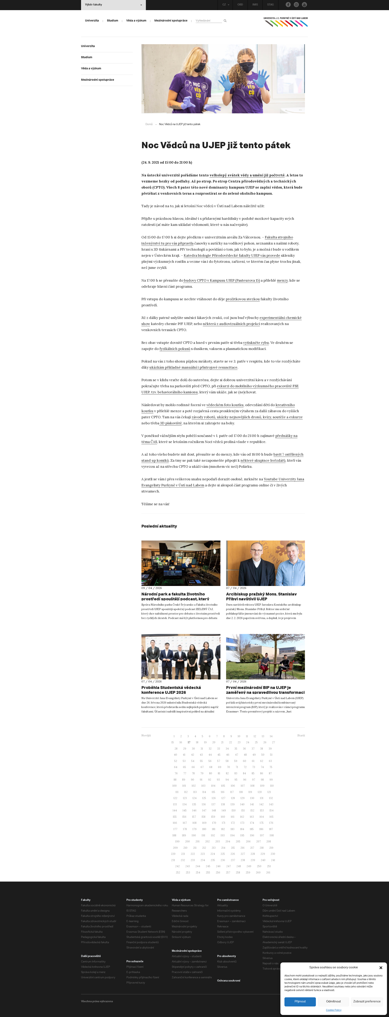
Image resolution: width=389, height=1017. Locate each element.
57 (218, 761)
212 (204, 848)
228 (253, 854)
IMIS (255, 5)
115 (213, 792)
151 (243, 810)
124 (194, 798)
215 (233, 848)
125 (204, 798)
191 (203, 835)
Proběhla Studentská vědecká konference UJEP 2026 (171, 690)
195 (242, 835)
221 (183, 854)
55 (201, 761)
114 (204, 792)
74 (262, 767)
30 (193, 748)
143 (271, 804)
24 (247, 742)
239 (253, 860)
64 (175, 767)
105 (223, 785)
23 (239, 742)
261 (268, 872)
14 (271, 736)
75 (270, 767)
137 (213, 804)
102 (194, 785)
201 (198, 841)
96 (244, 779)
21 (222, 742)
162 (242, 817)
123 (185, 798)
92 (209, 779)
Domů (149, 124)
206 (248, 841)
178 (185, 829)
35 (235, 748)
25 (256, 742)
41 (184, 754)
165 (271, 817)
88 (175, 779)
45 (218, 754)
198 (272, 835)
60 (244, 761)
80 (210, 773)
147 (204, 810)
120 (260, 792)
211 (195, 848)
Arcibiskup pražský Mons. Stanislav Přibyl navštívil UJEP (261, 596)
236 (223, 860)
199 (177, 841)
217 (252, 848)
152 (252, 810)
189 (184, 835)
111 (176, 792)
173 (242, 823)
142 (262, 804)
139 (233, 804)
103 (203, 785)
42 (192, 754)
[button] (381, 968)
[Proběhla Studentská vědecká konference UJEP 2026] (180, 656)
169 (204, 823)
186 (261, 829)
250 (259, 866)
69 (219, 767)
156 (184, 817)
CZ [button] (224, 5)
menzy (282, 280)
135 (194, 804)
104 (213, 785)
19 (205, 742)
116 (222, 792)
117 (232, 792)
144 (175, 810)
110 (272, 785)
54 (192, 761)
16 (181, 742)
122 (175, 798)
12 (255, 736)
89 (183, 779)
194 (232, 835)
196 (252, 835)
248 (238, 866)
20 (213, 742)
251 (269, 866)
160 (223, 817)
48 (245, 754)
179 (194, 829)
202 (207, 841)
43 (201, 754)
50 (262, 754)
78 (193, 773)
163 (252, 817)
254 (198, 872)
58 (227, 761)
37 (253, 748)
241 (273, 860)
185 (252, 829)
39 (270, 748)
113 (195, 792)
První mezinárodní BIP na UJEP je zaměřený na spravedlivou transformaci (265, 690)
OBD (240, 5)
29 (184, 748)
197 (262, 835)
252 (178, 872)
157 (194, 817)
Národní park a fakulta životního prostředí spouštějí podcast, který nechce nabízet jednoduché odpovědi (178, 598)
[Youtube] (304, 4)
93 (218, 779)
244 (198, 866)
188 (174, 835)
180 (204, 829)
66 (193, 767)
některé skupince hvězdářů (262, 460)
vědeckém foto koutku (225, 405)
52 (175, 761)
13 (263, 736)
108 (252, 785)
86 (261, 773)
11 (247, 736)
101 (184, 785)
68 (210, 767)
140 (242, 804)
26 (264, 742)
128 (233, 798)
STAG (270, 5)
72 (245, 767)
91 (201, 779)
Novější (146, 735)
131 (261, 798)
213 (214, 848)
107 (243, 785)
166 (175, 823)
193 (223, 835)
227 (243, 854)
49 (254, 754)
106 (233, 785)
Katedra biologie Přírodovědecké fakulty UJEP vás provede (232, 255)
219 (271, 848)
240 (263, 860)
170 (214, 823)
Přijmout (300, 1002)
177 (175, 829)
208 (268, 841)
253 (188, 872)
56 (210, 761)
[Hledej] (226, 20)
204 (227, 841)
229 (263, 854)
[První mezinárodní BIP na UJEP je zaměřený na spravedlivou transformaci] (265, 656)
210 (185, 848)
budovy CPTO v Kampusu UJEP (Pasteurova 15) (221, 280)
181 (213, 829)
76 (176, 773)
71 (237, 767)
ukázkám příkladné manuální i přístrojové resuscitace (193, 367)
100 (174, 785)
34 (227, 748)
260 (258, 872)
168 (194, 823)
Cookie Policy (333, 1010)
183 (232, 829)
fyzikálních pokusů (174, 349)
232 (183, 860)
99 (271, 779)
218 (262, 848)
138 (223, 804)
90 (192, 779)
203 (217, 841)
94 (227, 779)
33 (218, 748)
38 (261, 748)
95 (235, 779)
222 (193, 854)
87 (270, 773)
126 (214, 798)
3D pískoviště (170, 423)
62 (261, 761)
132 (271, 798)
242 (177, 866)
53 (184, 761)
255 (208, 872)
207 (258, 841)
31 (202, 748)
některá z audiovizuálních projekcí (231, 324)
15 (172, 742)
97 (253, 779)
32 (210, 748)
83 (235, 773)
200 (187, 841)
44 (210, 754)
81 (219, 773)
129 (242, 798)
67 (202, 767)
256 (218, 872)
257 (228, 872)
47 (236, 754)
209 (175, 848)
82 (227, 773)
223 (203, 854)
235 (213, 860)
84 (244, 773)
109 (262, 785)
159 (213, 817)
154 (271, 810)
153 (262, 810)
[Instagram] (296, 4)
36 (244, 748)
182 (223, 829)
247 (228, 866)
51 (271, 754)
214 (223, 848)
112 (186, 792)
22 (230, 742)
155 (175, 817)
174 (252, 823)
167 (185, 823)
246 (218, 866)
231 (173, 860)
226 (233, 854)
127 (223, 798)
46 (227, 754)
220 (173, 854)
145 (185, 810)
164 (262, 817)
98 (262, 779)
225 (223, 854)
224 (213, 854)
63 (270, 761)
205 (238, 841)
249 (249, 866)
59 (235, 761)
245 (208, 866)
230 (273, 854)
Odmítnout (333, 1002)
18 (197, 742)
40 (175, 754)
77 (184, 773)
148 (214, 810)
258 (238, 872)
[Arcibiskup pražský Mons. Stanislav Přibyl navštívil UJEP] (265, 563)
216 (242, 848)
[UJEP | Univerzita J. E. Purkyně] (285, 24)
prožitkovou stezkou (243, 299)
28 (176, 748)
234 (203, 860)
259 (248, 872)
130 (252, 798)
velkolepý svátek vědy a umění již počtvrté (247, 175)
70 (228, 767)
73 (253, 767)
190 (194, 835)
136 (204, 804)
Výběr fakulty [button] (93, 5)
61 (253, 761)
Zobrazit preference (367, 1002)
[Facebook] (288, 4)
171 (223, 823)
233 (193, 860)
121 (269, 792)
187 (271, 829)
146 (194, 810)
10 (239, 736)
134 (185, 804)
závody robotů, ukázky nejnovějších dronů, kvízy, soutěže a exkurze (247, 417)
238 (243, 860)
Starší (301, 735)
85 (253, 773)
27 (273, 742)
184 (242, 829)
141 (252, 804)
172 (233, 823)
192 (213, 835)
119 (250, 792)
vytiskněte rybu (256, 342)
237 (233, 860)
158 (203, 817)
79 (201, 773)
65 (184, 767)
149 (224, 810)
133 (175, 804)
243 (187, 866)
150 (234, 810)
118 (241, 792)
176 (271, 823)
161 (232, 817)
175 (262, 823)
